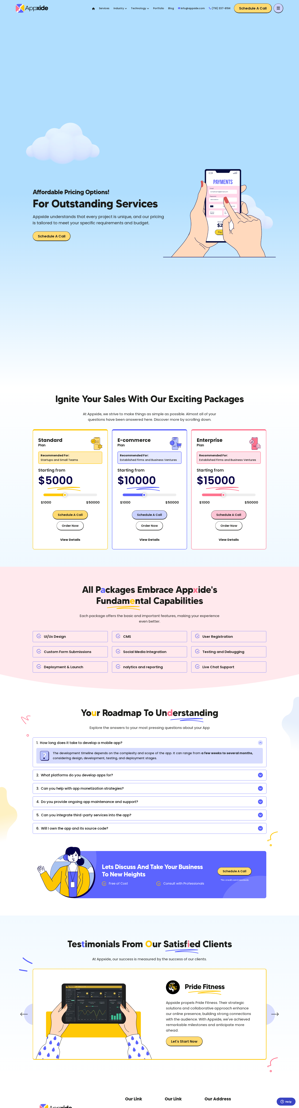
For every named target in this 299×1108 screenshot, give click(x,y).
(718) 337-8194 (221, 8)
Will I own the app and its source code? (72, 828)
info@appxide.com (193, 8)
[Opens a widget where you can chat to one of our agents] (286, 1102)
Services (104, 8)
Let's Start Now (184, 1041)
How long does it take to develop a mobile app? (79, 742)
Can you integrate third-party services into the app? (83, 815)
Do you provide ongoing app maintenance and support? (87, 801)
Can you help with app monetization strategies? (80, 788)
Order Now (70, 525)
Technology (138, 8)
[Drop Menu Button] (278, 8)
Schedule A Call (253, 8)
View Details (70, 539)
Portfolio (158, 8)
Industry (119, 8)
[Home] (93, 8)
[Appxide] (36, 8)
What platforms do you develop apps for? (74, 775)
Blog (171, 8)
